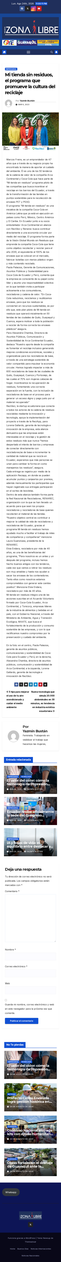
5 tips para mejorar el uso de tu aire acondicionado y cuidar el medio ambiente (17, 699)
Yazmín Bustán (27, 100)
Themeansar (30, 1242)
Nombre (10, 949)
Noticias (11, 1094)
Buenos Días (23, 1249)
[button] (52, 52)
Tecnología (26, 777)
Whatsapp (10, 1192)
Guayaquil (12, 1126)
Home (12, 1249)
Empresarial (11, 69)
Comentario (12, 891)
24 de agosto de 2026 (21, 1074)
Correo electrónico (16, 966)
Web (7, 983)
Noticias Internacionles (41, 1249)
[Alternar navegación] (28, 52)
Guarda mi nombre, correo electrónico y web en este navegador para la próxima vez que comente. (29, 1008)
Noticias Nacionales (30, 1255)
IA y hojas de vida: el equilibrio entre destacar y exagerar (29, 846)
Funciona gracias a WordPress (22, 1238)
